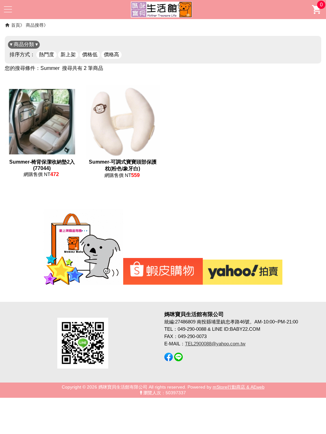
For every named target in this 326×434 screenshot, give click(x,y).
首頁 (15, 25)
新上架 (68, 54)
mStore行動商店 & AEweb (239, 387)
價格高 (111, 54)
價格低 (89, 54)
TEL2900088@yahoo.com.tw (215, 343)
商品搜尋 (35, 25)
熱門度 (46, 54)
